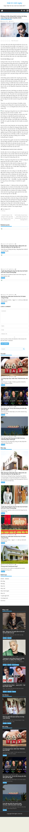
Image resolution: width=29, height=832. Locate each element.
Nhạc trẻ (3, 593)
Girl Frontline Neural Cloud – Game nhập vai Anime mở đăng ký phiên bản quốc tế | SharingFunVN (21, 217)
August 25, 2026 (5, 406)
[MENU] (28, 11)
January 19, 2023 (5, 244)
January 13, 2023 (7, 629)
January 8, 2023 (7, 683)
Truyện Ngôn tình (5, 595)
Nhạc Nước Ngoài (5, 591)
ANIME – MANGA (5, 578)
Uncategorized (4, 598)
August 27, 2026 (5, 376)
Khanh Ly (12, 21)
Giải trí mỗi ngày (14, 3)
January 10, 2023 (7, 656)
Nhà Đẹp (3, 210)
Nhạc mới (3, 588)
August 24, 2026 (5, 436)
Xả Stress (3, 600)
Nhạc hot (3, 586)
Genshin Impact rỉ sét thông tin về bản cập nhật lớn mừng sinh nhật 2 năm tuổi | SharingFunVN (7, 217)
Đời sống (3, 385)
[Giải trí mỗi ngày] (2, 10)
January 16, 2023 (7, 715)
